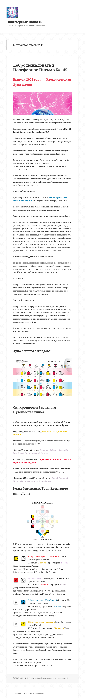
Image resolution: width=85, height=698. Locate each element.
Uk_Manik (30, 678)
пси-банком (43, 231)
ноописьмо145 (62, 678)
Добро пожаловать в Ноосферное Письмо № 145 (40, 67)
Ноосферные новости (25, 22)
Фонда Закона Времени (35, 693)
